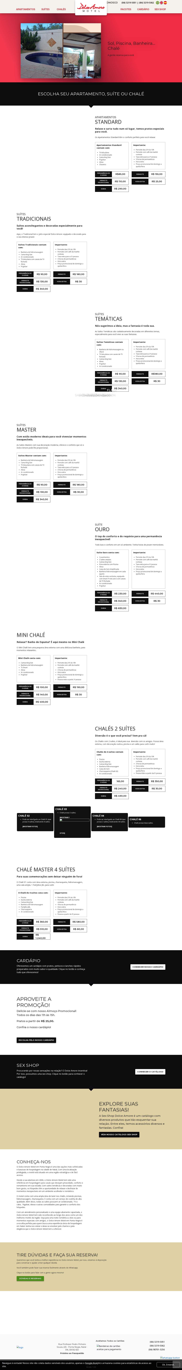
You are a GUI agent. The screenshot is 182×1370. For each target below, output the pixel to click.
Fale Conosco (108, 2)
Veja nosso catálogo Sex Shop (119, 1134)
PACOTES (126, 9)
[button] (18, 51)
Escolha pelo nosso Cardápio (36, 1040)
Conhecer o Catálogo (150, 1072)
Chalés (61, 9)
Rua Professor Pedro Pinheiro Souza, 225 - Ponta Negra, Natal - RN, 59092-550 (72, 1347)
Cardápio (143, 9)
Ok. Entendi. (168, 1364)
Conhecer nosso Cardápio (147, 967)
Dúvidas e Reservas (30, 1278)
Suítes (45, 9)
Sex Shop (160, 9)
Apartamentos (25, 9)
